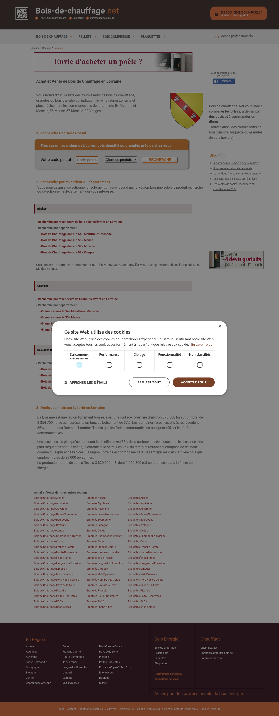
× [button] (219, 326)
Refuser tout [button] (149, 382)
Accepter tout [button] (193, 382)
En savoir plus (201, 344)
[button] (85, 382)
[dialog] (139, 358)
